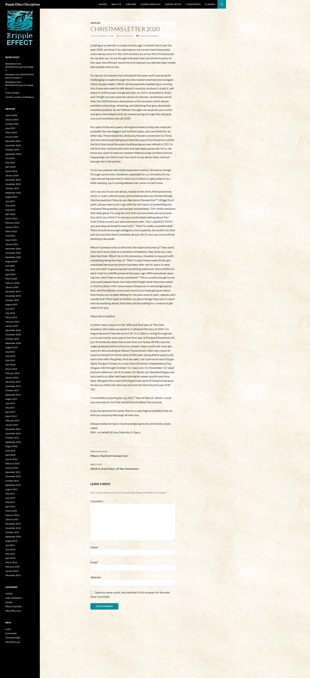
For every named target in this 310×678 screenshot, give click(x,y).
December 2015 (13, 472)
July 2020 (10, 265)
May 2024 (10, 162)
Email (94, 562)
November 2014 (13, 528)
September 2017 (13, 394)
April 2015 (10, 506)
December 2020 (13, 248)
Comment (97, 501)
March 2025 (11, 132)
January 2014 (11, 571)
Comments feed (12, 637)
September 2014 (13, 536)
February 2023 (12, 222)
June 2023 (10, 205)
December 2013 (13, 575)
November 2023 (13, 184)
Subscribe (131, 4)
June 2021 (10, 235)
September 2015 (13, 485)
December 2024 (13, 141)
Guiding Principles (150, 4)
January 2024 (11, 175)
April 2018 (10, 364)
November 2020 (13, 252)
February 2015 (12, 515)
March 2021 (11, 240)
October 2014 (12, 532)
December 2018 (13, 330)
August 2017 (11, 399)
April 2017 (10, 412)
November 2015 (13, 476)
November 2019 (13, 295)
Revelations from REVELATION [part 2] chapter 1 (19, 85)
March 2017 (11, 416)
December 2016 (13, 429)
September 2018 (13, 343)
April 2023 (10, 214)
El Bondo (210, 4)
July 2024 (10, 158)
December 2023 (13, 179)
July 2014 (10, 545)
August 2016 (11, 446)
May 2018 (10, 360)
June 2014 (10, 549)
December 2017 (13, 381)
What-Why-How (13, 610)
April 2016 (10, 455)
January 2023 (11, 227)
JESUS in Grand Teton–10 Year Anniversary (114, 466)
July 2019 (10, 308)
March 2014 (11, 562)
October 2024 (12, 149)
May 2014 (10, 553)
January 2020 (11, 287)
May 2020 (10, 270)
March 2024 (11, 171)
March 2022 (11, 231)
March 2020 (11, 278)
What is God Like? (13, 606)
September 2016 (13, 442)
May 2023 (10, 210)
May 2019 (10, 313)
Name (94, 547)
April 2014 (10, 558)
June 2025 (10, 128)
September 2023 (13, 192)
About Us (116, 4)
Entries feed (11, 633)
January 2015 (11, 519)
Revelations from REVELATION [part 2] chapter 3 (19, 66)
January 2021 (11, 244)
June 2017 (10, 403)
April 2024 (10, 167)
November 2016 (13, 433)
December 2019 (13, 291)
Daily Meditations (13, 597)
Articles (95, 22)
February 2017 (12, 420)
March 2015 (11, 510)
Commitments (193, 4)
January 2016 (11, 467)
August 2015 (11, 489)
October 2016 (12, 437)
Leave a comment (149, 36)
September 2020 (13, 257)
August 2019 (11, 304)
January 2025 (11, 136)
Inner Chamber (12, 92)
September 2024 (13, 154)
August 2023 (11, 197)
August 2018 (11, 347)
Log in (8, 629)
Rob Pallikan (126, 36)
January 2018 (11, 377)
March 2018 (11, 369)
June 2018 (10, 356)
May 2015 (10, 502)
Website (95, 577)
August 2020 (11, 261)
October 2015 (12, 480)
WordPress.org (12, 642)
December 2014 (13, 523)
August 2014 (11, 541)
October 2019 (12, 300)
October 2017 (12, 390)
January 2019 (11, 326)
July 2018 (10, 351)
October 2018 (12, 338)
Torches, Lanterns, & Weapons (19, 97)
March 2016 (11, 459)
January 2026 (11, 119)
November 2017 (13, 386)
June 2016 (10, 450)
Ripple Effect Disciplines (22, 4)
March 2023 (11, 218)
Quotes (8, 602)
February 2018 (12, 373)
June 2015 (10, 498)
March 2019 (11, 317)
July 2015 (10, 493)
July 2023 (10, 201)
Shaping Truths (173, 4)
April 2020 (10, 274)
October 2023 (12, 188)
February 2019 (12, 321)
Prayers (103, 4)
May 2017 (10, 407)
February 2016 (12, 463)
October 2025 (12, 124)
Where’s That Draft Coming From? (109, 453)
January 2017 (11, 424)
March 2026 (11, 115)
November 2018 (13, 334)
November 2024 (13, 145)
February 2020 (12, 283)
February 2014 (12, 566)
